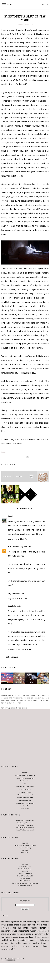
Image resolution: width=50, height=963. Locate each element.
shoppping (32, 940)
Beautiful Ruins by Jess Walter (25, 828)
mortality (25, 773)
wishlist (4, 940)
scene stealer (25, 809)
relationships (7, 931)
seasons (35, 946)
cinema (23, 924)
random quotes (37, 931)
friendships (44, 927)
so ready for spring (19, 678)
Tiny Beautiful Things (25, 848)
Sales (13, 943)
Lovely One (31, 476)
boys (25, 784)
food (46, 931)
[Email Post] (27, 456)
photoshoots (23, 931)
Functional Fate (25, 806)
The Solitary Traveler (25, 792)
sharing (45, 946)
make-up (45, 937)
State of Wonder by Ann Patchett (25, 830)
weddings (14, 934)
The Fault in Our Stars (25, 869)
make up (5, 934)
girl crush (32, 943)
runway (26, 946)
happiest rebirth (25, 781)
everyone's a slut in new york (31, 680)
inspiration (23, 937)
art (33, 934)
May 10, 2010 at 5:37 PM (17, 598)
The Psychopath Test (25, 866)
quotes (10, 924)
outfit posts (25, 934)
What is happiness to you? (7, 678)
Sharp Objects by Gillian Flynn (25, 820)
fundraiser (5, 937)
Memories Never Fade (25, 800)
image (4, 452)
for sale (17, 927)
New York (31, 924)
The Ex (19, 476)
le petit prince (42, 943)
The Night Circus (25, 881)
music (39, 924)
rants (25, 927)
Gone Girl (25, 843)
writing (33, 921)
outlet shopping (18, 940)
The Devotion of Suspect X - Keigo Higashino (25, 883)
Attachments (25, 871)
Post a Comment (12, 657)
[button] (6, 4)
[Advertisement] (25, 736)
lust (15, 931)
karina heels (34, 937)
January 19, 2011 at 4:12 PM (19, 649)
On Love (7, 476)
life (2, 921)
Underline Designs (8, 960)
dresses (14, 937)
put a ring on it (43, 476)
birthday (33, 927)
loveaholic (12, 606)
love (39, 921)
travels (16, 921)
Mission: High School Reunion (25, 778)
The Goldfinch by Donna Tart (25, 825)
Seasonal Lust (12, 958)
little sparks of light (25, 789)
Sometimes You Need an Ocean (25, 803)
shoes (16, 924)
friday (46, 934)
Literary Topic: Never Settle (25, 798)
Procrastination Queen (17, 546)
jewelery (39, 934)
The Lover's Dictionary (25, 874)
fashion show (21, 943)
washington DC (8, 949)
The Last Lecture (25, 878)
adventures (25, 921)
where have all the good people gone (25, 775)
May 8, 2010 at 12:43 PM (17, 539)
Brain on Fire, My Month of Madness (25, 845)
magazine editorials (10, 946)
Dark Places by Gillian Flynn (25, 823)
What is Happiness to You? (25, 795)
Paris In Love (25, 852)
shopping (9, 921)
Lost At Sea (25, 850)
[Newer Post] (10, 494)
